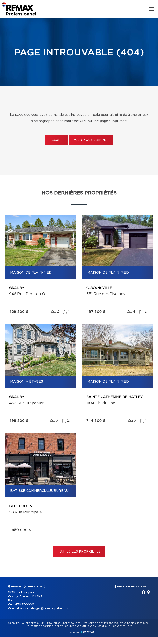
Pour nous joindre (91, 140)
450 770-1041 (24, 604)
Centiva (87, 632)
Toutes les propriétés (79, 551)
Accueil (56, 140)
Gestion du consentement (115, 626)
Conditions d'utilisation (80, 626)
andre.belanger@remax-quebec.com (45, 608)
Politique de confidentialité (44, 626)
